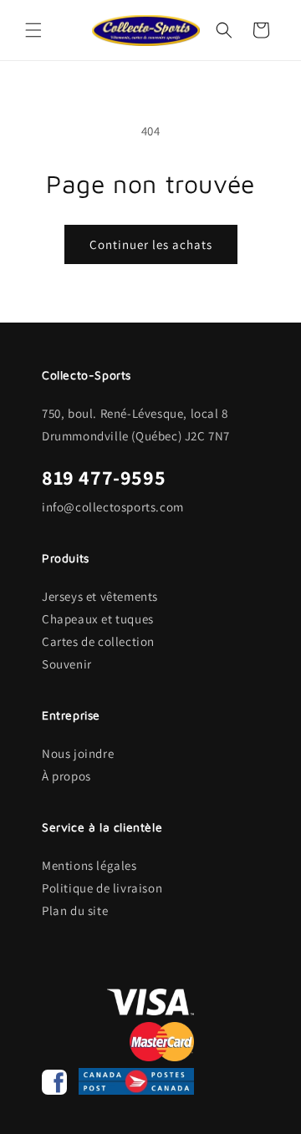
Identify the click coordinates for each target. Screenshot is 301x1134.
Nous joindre (78, 753)
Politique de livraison (102, 888)
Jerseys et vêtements (100, 596)
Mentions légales (89, 865)
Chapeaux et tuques (98, 619)
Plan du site (75, 910)
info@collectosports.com (113, 507)
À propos (66, 776)
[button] (33, 30)
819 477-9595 (104, 477)
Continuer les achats (150, 244)
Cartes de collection (98, 641)
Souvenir (67, 664)
